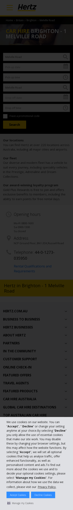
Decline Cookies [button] (43, 495)
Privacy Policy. (47, 487)
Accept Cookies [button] (18, 495)
